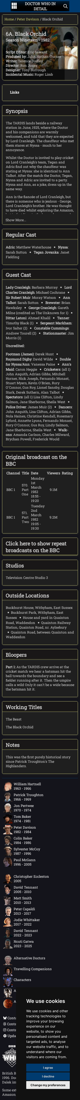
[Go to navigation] (14, 6)
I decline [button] (48, 1076)
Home (9, 19)
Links (14, 92)
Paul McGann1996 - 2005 (25, 862)
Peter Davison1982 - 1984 (25, 829)
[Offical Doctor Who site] (12, 1066)
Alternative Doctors (29, 958)
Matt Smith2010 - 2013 (23, 900)
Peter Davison (28, 19)
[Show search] (65, 6)
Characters (22, 979)
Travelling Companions (33, 969)
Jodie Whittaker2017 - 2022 (27, 921)
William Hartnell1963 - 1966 (27, 786)
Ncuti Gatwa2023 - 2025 (24, 943)
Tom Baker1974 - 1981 (22, 818)
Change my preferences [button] (48, 1085)
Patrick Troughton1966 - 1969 (29, 796)
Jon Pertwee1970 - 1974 (24, 807)
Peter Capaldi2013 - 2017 (24, 911)
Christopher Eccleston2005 (31, 878)
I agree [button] (48, 1067)
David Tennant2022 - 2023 (26, 932)
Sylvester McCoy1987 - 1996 (27, 851)
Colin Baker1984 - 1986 (23, 840)
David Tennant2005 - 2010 (26, 889)
